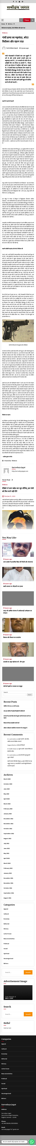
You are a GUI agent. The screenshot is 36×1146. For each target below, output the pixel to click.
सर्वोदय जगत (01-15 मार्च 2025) (11, 706)
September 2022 (9, 833)
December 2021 (8, 878)
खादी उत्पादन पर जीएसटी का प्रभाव (13, 586)
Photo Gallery (17, 1142)
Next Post (6, 480)
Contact (26, 1142)
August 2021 (7, 898)
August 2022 (7, 838)
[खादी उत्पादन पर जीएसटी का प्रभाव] (18, 574)
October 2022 (8, 828)
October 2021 (8, 888)
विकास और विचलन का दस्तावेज (12, 637)
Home (3, 1140)
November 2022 (8, 823)
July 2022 (6, 843)
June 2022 (7, 848)
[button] (21, 20)
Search (6, 692)
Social (5, 948)
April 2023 (7, 799)
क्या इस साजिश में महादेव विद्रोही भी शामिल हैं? (14, 711)
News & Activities (9, 939)
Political (6, 943)
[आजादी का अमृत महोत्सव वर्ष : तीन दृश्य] (18, 649)
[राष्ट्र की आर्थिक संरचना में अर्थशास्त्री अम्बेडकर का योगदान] (18, 598)
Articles (9, 1140)
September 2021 (9, 893)
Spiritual (6, 953)
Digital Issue (17, 1140)
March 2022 (7, 863)
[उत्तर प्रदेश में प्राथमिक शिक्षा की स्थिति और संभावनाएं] (18, 549)
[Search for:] (14, 972)
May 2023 (6, 794)
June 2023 (7, 789)
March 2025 (7, 779)
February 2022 (8, 868)
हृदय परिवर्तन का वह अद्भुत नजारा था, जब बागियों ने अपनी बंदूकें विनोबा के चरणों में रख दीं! (19, 763)
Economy (6, 919)
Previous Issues (6, 1142)
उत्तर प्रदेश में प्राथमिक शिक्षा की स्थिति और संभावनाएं (18, 562)
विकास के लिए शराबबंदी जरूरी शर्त (11, 723)
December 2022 (8, 819)
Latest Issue (7, 934)
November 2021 (8, 883)
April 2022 (7, 858)
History (6, 929)
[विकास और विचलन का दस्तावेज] (18, 625)
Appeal (6, 909)
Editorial (6, 924)
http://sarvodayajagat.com (20, 471)
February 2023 (8, 809)
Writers (4, 33)
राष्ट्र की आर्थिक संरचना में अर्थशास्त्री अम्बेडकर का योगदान (17, 612)
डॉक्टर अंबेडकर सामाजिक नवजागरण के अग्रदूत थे (15, 728)
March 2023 (7, 804)
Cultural (6, 914)
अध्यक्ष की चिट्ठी (21, 745)
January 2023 (8, 814)
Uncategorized (8, 958)
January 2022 (8, 873)
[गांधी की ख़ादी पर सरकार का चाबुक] (18, 674)
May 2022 (6, 853)
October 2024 (8, 784)
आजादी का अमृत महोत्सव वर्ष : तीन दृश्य (14, 662)
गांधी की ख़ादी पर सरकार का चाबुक (12, 686)
